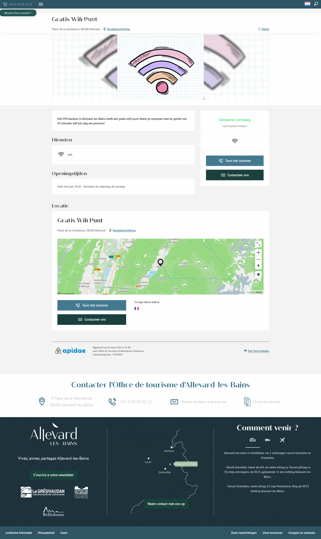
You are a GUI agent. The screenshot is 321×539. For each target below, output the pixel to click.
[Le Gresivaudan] (42, 492)
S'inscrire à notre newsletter (53, 475)
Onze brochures (273, 533)
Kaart (64, 533)
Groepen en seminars (301, 533)
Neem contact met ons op (166, 504)
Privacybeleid (46, 533)
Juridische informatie (19, 533)
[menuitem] (89, 21)
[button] (308, 3)
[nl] (308, 3)
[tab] (252, 440)
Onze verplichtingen (244, 533)
